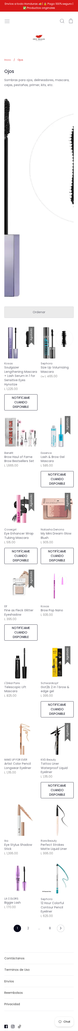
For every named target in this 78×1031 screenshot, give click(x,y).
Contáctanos (14, 958)
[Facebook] (4, 1026)
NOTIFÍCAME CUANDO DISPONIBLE (21, 402)
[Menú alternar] (7, 21)
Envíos (9, 981)
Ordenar (39, 312)
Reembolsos (13, 993)
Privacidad (12, 1004)
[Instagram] (11, 1026)
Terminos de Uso (17, 970)
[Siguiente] (60, 929)
